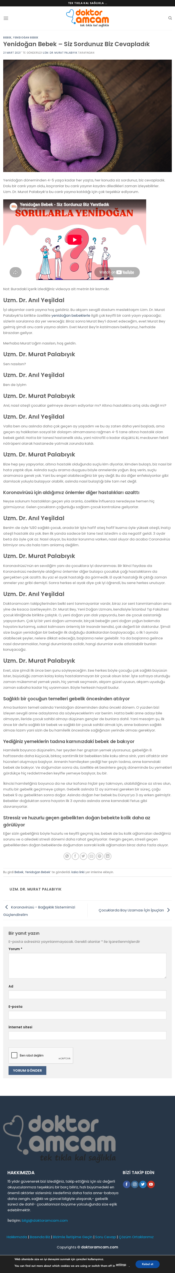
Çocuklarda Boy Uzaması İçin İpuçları (132, 909)
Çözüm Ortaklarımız (136, 1236)
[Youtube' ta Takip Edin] (151, 1184)
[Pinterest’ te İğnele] (100, 856)
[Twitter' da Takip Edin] (143, 1184)
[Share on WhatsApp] (67, 856)
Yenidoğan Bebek (25, 37)
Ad (11, 986)
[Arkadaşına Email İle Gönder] (91, 856)
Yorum (15, 949)
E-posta (15, 1006)
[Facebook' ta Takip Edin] (126, 1184)
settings (121, 1265)
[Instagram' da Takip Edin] (135, 1184)
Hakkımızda (17, 1236)
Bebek (7, 37)
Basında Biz (40, 1236)
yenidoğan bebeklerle (70, 315)
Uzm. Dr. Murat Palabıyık (60, 52)
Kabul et (147, 1264)
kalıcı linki (78, 872)
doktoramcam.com (99, 1247)
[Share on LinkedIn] (108, 856)
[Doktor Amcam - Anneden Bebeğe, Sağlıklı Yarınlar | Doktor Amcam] (87, 18)
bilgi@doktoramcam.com (45, 1220)
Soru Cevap (105, 1236)
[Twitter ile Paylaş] (83, 856)
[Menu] (6, 18)
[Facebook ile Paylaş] (75, 856)
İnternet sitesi (20, 1027)
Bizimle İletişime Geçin (72, 1236)
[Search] (170, 18)
